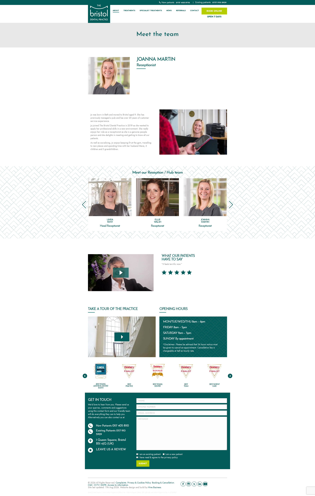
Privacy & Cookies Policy (139, 482)
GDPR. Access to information (114, 485)
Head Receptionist (110, 225)
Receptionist (157, 225)
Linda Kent (110, 221)
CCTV (96, 485)
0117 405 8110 (183, 2)
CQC (90, 485)
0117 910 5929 (219, 2)
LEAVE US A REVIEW (111, 449)
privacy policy (171, 457)
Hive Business (154, 487)
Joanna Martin (205, 221)
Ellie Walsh (157, 221)
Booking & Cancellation (163, 482)
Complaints (121, 482)
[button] (84, 204)
